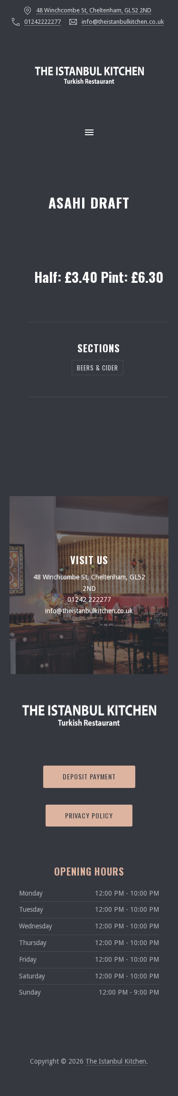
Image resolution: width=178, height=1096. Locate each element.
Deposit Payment (89, 776)
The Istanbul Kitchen (115, 1061)
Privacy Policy (89, 815)
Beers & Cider (97, 367)
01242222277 (42, 21)
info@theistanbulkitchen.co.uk (123, 21)
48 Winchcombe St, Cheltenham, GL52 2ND (93, 10)
